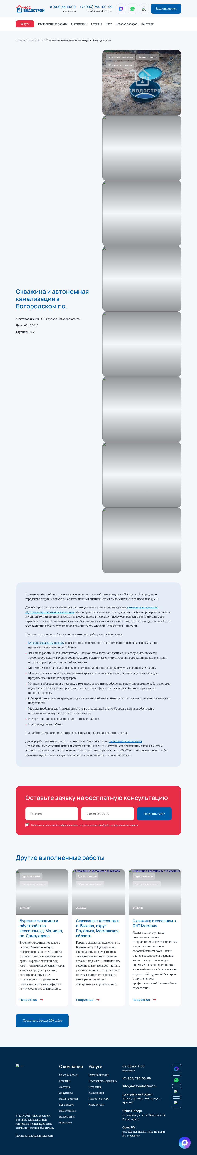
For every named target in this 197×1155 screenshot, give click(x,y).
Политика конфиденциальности (34, 1135)
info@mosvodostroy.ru (99, 11)
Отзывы (96, 24)
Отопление (95, 1086)
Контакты (147, 24)
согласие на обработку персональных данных (113, 825)
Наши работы (35, 40)
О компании (79, 24)
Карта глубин (96, 1104)
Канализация (96, 1092)
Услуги (25, 24)
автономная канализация (125, 741)
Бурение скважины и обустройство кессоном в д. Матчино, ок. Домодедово (41, 928)
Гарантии (64, 1080)
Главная (20, 40)
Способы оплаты (68, 1074)
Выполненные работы (52, 24)
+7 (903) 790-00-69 (96, 6)
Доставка (64, 1086)
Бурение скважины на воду (46, 642)
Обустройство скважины (103, 1080)
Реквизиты (65, 1122)
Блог (109, 24)
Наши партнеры (68, 1098)
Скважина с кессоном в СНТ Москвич (154, 923)
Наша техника (67, 1110)
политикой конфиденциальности (63, 825)
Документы (66, 1092)
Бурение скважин (99, 1074)
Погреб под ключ (99, 1098)
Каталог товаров (126, 24)
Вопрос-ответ (67, 1116)
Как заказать (66, 1104)
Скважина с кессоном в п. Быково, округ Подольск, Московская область (97, 928)
